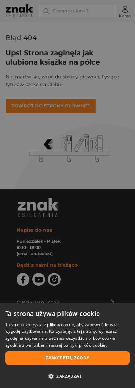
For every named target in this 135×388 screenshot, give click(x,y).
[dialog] (67, 345)
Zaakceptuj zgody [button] (67, 358)
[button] (67, 376)
